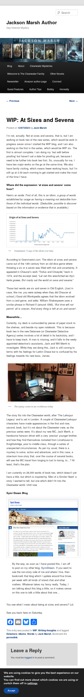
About (21, 65)
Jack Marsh (40, 128)
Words (30, 634)
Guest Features (15, 89)
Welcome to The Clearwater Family (25, 73)
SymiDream (48, 568)
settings (32, 683)
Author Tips (35, 89)
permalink (12, 637)
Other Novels (57, 73)
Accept (11, 690)
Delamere (11, 634)
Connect (56, 81)
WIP (35, 630)
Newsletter (13, 81)
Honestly (64, 89)
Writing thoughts (47, 630)
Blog (9, 65)
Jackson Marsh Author (31, 22)
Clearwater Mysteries (41, 65)
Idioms (22, 634)
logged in (29, 657)
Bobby (50, 89)
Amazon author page (35, 81)
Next (73, 101)
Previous (12, 101)
